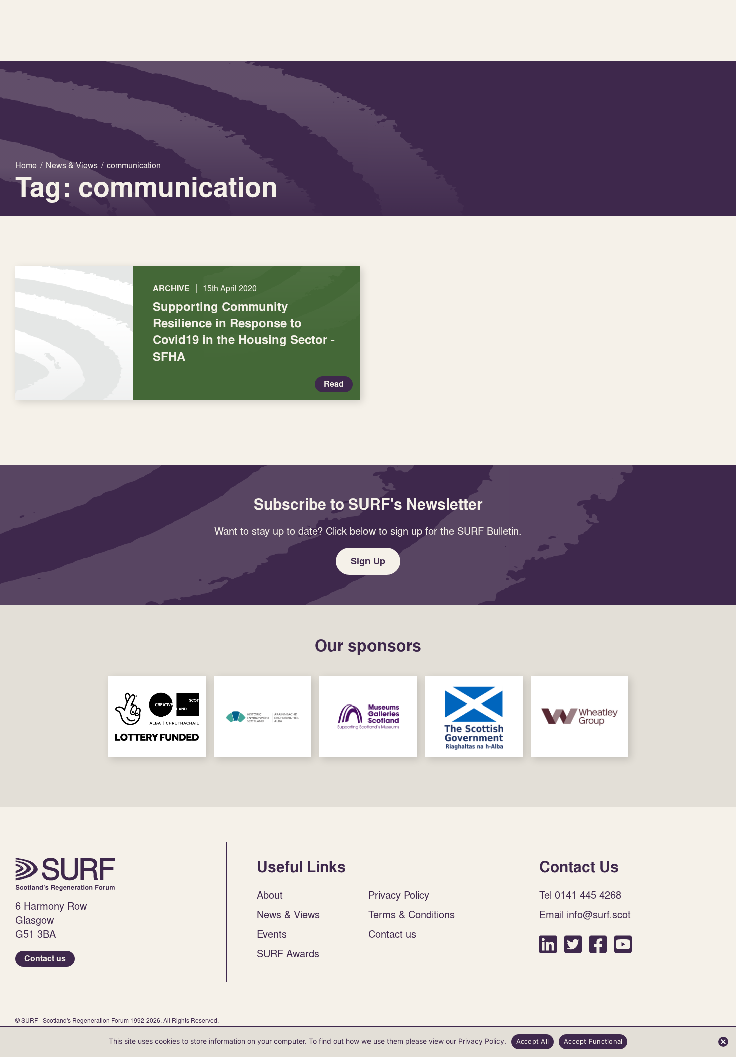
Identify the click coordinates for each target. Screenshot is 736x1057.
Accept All (532, 1041)
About (270, 895)
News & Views (288, 914)
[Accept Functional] (723, 1042)
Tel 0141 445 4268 (580, 895)
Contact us (45, 958)
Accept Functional (593, 1041)
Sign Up (368, 561)
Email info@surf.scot (585, 914)
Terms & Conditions (411, 914)
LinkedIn (548, 944)
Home (65, 874)
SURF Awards (288, 953)
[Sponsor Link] (157, 716)
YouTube (623, 944)
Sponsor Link (157, 716)
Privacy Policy (398, 895)
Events (272, 934)
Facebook (598, 944)
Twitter (573, 944)
